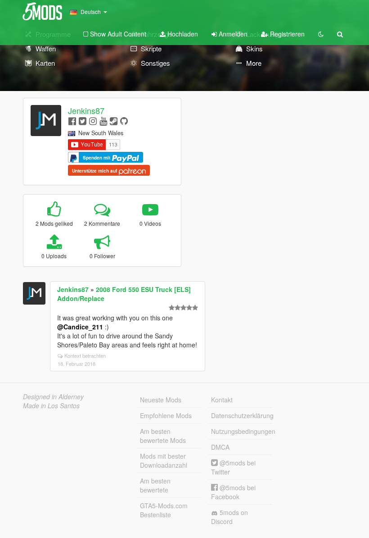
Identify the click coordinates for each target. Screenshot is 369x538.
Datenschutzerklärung (241, 415)
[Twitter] (82, 120)
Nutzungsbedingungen (241, 431)
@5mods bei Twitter (233, 467)
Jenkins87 (86, 110)
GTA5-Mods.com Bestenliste (164, 510)
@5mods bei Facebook (233, 492)
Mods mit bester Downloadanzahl (163, 460)
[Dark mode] (320, 34)
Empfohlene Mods (166, 415)
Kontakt (222, 399)
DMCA (220, 446)
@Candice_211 (80, 326)
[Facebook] (72, 120)
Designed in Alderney (53, 396)
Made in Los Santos (51, 405)
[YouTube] (103, 120)
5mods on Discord (229, 517)
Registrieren (286, 33)
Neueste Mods (160, 399)
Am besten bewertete (155, 485)
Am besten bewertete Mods (163, 436)
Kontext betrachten (85, 355)
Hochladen (182, 33)
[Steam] (113, 120)
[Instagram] (93, 120)
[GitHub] (124, 120)
